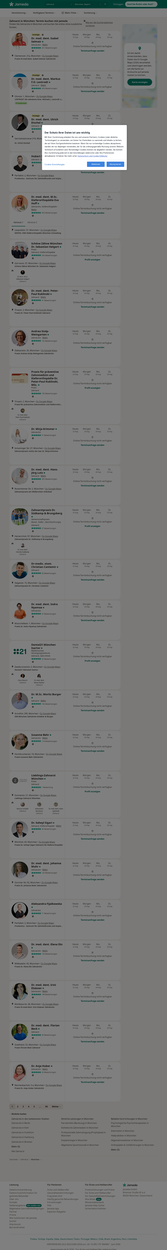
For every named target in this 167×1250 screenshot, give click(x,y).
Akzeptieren (115, 164)
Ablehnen (95, 164)
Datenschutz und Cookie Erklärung (92, 156)
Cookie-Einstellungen (55, 164)
